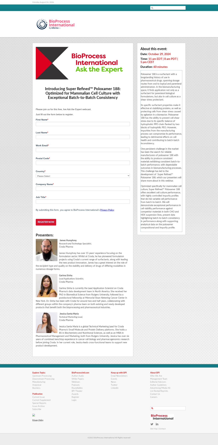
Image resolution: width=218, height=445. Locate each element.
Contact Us (155, 394)
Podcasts (76, 385)
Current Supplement (41, 400)
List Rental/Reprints (159, 391)
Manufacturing (38, 382)
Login (74, 400)
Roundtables (77, 388)
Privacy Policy (107, 210)
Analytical (36, 385)
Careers (153, 397)
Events (114, 379)
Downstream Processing (43, 379)
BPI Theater (77, 391)
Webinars (76, 382)
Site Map (154, 429)
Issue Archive (38, 406)
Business (36, 388)
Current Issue (38, 397)
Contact (162, 429)
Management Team (158, 379)
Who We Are (156, 376)
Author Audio (78, 376)
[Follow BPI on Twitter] (152, 424)
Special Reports (39, 403)
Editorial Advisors (158, 382)
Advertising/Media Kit (160, 388)
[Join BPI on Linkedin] (157, 424)
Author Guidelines (158, 385)
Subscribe (36, 409)
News (113, 382)
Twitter (114, 385)
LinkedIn (114, 388)
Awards (75, 394)
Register (75, 397)
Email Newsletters (119, 376)
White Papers (78, 379)
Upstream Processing (42, 376)
